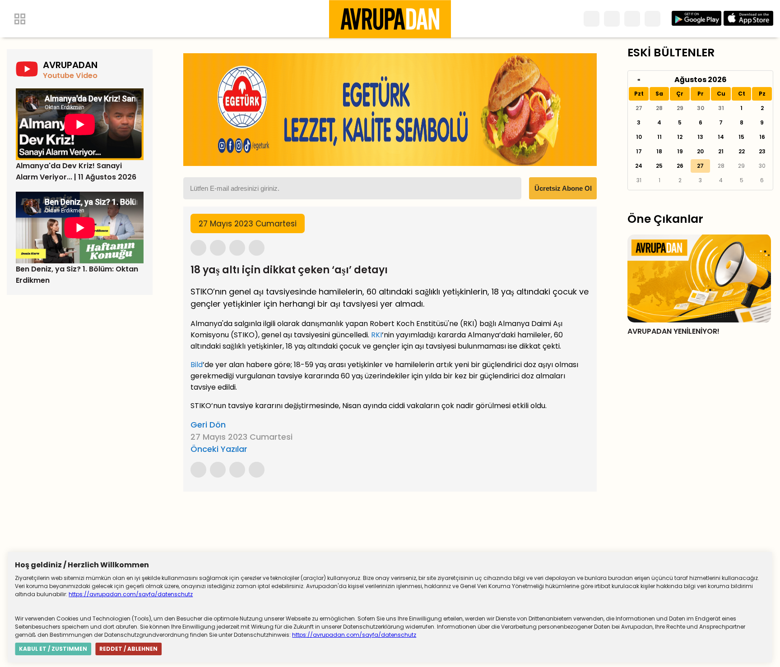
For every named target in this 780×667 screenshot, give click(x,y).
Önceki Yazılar (218, 449)
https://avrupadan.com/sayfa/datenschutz (131, 594)
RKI (376, 335)
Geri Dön (208, 424)
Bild (196, 364)
